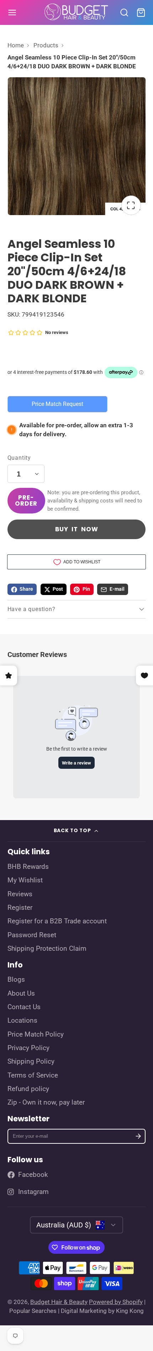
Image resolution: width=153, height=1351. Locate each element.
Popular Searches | (34, 1310)
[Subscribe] (138, 1136)
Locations (22, 1020)
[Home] (76, 12)
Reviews (19, 894)
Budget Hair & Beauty (59, 1301)
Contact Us (24, 1007)
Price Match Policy (35, 1034)
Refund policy (28, 1089)
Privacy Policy (28, 1048)
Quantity (19, 457)
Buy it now (76, 529)
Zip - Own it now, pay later (46, 1102)
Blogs (16, 980)
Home (15, 45)
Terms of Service (32, 1075)
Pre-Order (26, 500)
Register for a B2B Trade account (57, 921)
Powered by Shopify (116, 1301)
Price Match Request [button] (57, 404)
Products (45, 45)
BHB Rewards (28, 867)
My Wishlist (25, 880)
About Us (21, 993)
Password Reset (31, 935)
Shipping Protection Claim (46, 949)
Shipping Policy (30, 1061)
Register (19, 908)
